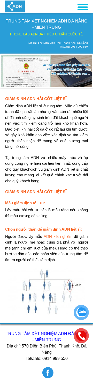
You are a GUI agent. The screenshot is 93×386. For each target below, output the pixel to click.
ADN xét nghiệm (58, 236)
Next (85, 71)
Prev (8, 71)
